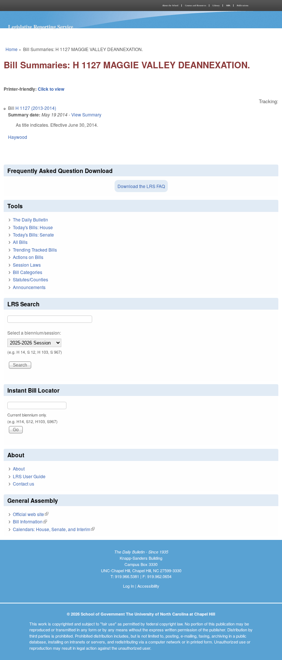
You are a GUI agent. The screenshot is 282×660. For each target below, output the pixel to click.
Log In (128, 586)
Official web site (30, 514)
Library (216, 5)
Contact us (23, 483)
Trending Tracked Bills (35, 249)
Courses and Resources (195, 5)
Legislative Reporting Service (40, 26)
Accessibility (148, 586)
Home (12, 49)
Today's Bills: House (33, 227)
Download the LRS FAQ (141, 186)
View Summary (86, 114)
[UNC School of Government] (71, 5)
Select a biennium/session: (34, 332)
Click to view (51, 89)
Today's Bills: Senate (33, 234)
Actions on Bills (28, 257)
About (19, 468)
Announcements (29, 287)
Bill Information (30, 521)
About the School (170, 5)
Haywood (17, 137)
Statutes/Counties (30, 279)
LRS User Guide (29, 476)
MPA (228, 5)
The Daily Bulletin (30, 219)
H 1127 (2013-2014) (35, 108)
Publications (242, 5)
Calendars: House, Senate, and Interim (54, 529)
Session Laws (27, 265)
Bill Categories (27, 272)
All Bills (20, 242)
